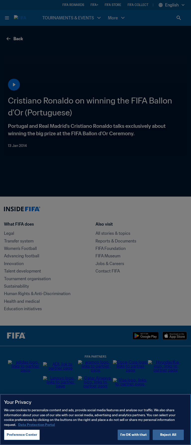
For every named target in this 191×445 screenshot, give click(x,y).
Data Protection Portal (36, 425)
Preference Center (22, 435)
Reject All (168, 435)
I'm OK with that (133, 435)
